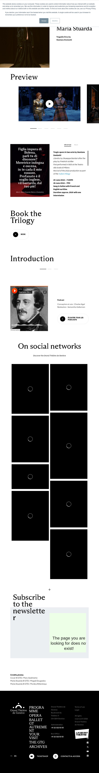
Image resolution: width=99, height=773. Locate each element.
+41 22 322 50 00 (57, 728)
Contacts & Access (70, 756)
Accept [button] (44, 21)
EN (15, 756)
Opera (35, 715)
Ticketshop (42, 756)
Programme (36, 709)
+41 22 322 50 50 (57, 737)
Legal (77, 710)
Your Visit (34, 736)
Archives (38, 747)
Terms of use (80, 707)
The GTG (37, 742)
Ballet (36, 720)
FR (11, 756)
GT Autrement (38, 727)
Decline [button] (55, 21)
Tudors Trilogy (64, 174)
